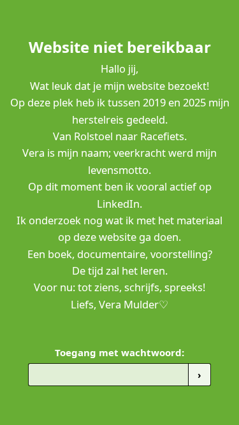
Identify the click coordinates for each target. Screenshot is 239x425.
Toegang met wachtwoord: (119, 352)
